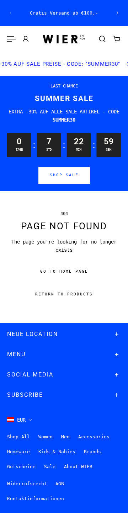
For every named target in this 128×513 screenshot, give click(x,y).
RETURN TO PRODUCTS (64, 294)
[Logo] (64, 39)
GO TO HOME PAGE (64, 271)
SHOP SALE (64, 175)
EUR (21, 420)
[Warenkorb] (117, 39)
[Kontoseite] (25, 39)
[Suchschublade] (102, 39)
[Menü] (11, 39)
